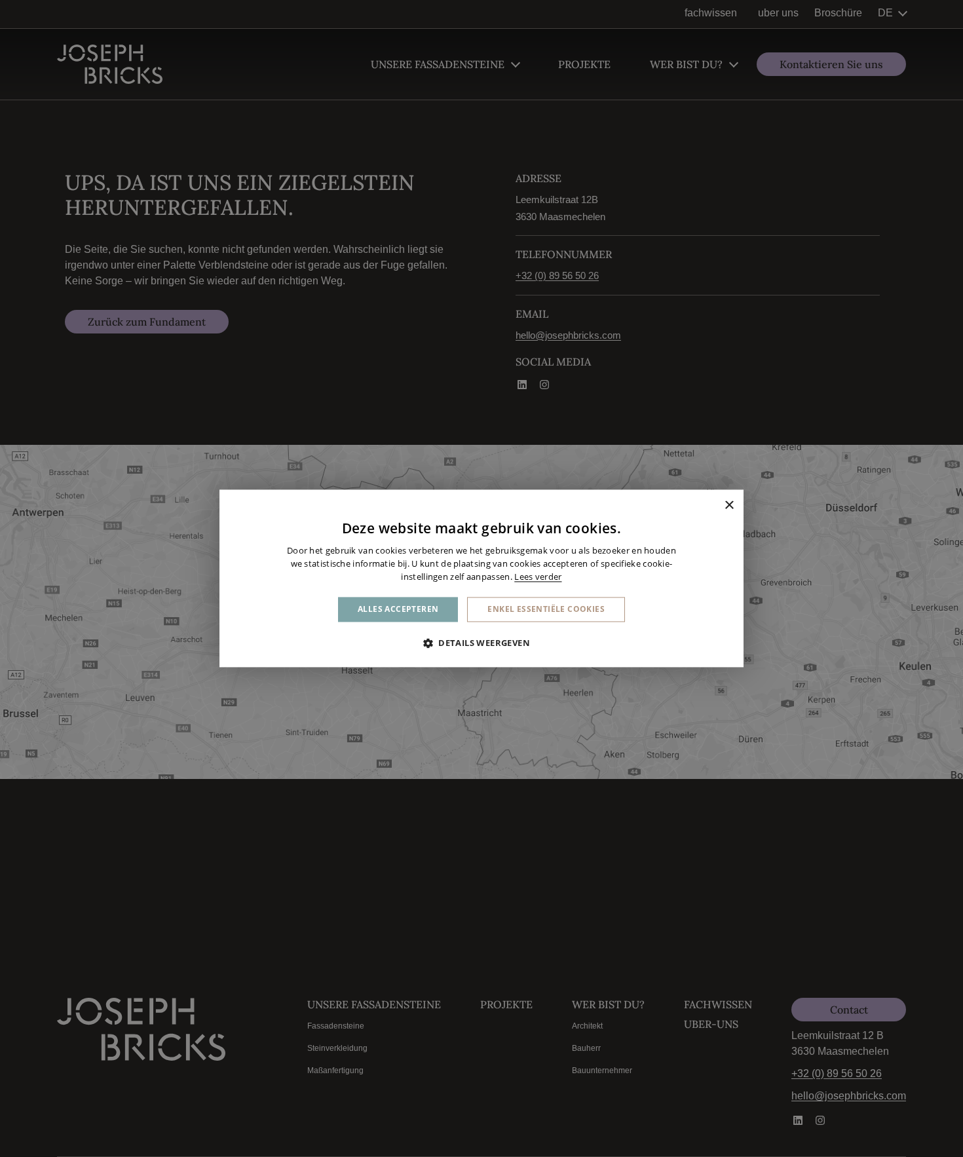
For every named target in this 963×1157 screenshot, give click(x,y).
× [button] (729, 505)
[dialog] (481, 578)
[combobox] (710, 505)
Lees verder (537, 576)
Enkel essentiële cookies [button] (546, 609)
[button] (481, 643)
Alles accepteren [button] (398, 609)
